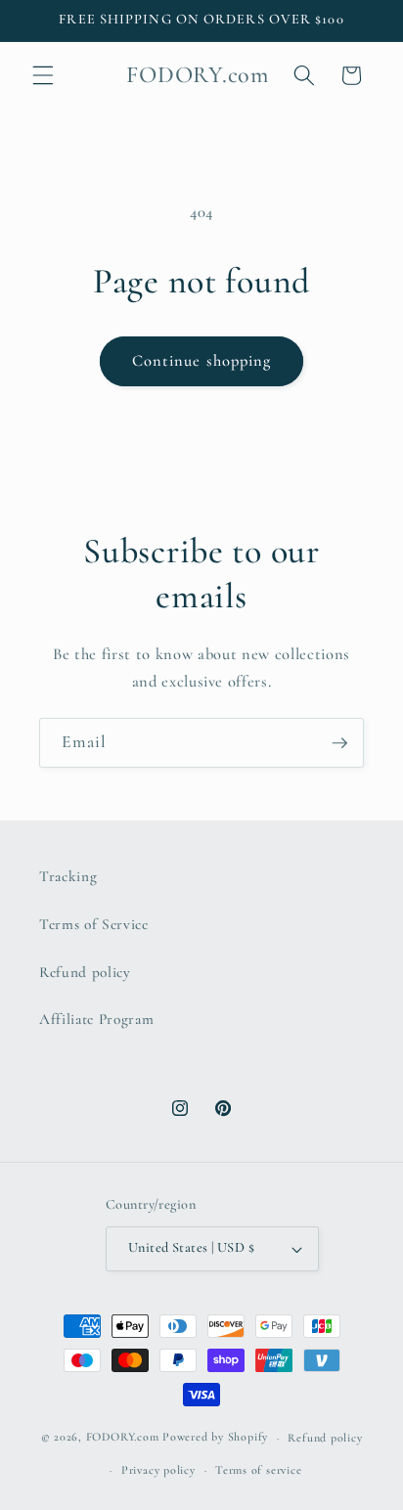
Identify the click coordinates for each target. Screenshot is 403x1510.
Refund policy (85, 972)
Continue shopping (202, 361)
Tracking (68, 876)
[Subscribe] (339, 743)
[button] (43, 75)
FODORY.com (122, 1437)
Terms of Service (94, 924)
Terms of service (258, 1470)
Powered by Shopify (215, 1437)
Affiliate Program (96, 1019)
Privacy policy (158, 1470)
